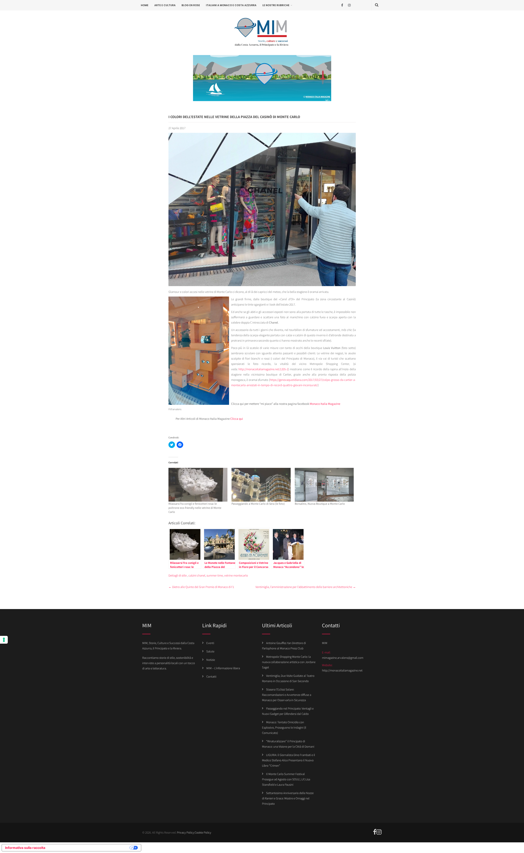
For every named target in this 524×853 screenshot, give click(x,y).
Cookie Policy (203, 832)
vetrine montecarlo (236, 575)
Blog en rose (191, 5)
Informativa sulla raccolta (25, 848)
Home (144, 5)
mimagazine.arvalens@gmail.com (342, 658)
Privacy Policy (185, 832)
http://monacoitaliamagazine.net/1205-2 (263, 369)
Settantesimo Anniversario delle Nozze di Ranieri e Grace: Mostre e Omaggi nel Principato (288, 798)
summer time (215, 575)
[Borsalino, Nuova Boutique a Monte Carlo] (324, 485)
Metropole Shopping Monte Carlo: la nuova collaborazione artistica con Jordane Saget (288, 662)
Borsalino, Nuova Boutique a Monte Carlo (320, 503)
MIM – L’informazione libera (223, 668)
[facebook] (342, 5)
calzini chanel (197, 575)
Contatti (211, 676)
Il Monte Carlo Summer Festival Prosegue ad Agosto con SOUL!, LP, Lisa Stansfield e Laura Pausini (286, 779)
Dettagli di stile (177, 575)
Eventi (210, 643)
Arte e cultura (165, 5)
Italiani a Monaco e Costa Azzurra (231, 5)
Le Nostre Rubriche (275, 5)
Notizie (210, 660)
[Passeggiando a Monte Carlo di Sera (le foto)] (261, 485)
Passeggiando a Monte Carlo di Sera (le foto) (258, 503)
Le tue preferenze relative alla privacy (89, 848)
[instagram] (349, 5)
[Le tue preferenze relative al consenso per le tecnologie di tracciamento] (4, 640)
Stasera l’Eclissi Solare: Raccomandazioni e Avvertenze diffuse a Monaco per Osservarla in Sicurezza (286, 694)
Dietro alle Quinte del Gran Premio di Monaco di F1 (201, 587)
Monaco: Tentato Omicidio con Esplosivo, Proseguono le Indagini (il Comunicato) (284, 727)
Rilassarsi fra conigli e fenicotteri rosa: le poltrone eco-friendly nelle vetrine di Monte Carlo (194, 508)
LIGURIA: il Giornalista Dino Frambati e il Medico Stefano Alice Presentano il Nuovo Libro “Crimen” (288, 760)
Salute (210, 651)
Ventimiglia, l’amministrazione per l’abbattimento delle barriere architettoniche (305, 587)
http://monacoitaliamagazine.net (342, 670)
